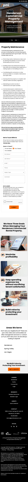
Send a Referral (14, 403)
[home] (5, 5)
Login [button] (14, 386)
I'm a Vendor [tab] (8, 150)
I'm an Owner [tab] (8, 148)
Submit (14, 207)
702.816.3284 (5, 130)
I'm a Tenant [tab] (18, 148)
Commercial (14, 384)
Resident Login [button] (14, 396)
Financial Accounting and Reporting (16, 40)
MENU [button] (26, 5)
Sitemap (4, 450)
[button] (11, 426)
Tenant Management (12, 40)
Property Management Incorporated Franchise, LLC (16, 438)
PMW (21, 448)
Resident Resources (14, 394)
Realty (14, 382)
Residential (14, 379)
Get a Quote (14, 369)
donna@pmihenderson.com (14, 418)
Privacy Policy (11, 450)
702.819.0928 (23, 1)
